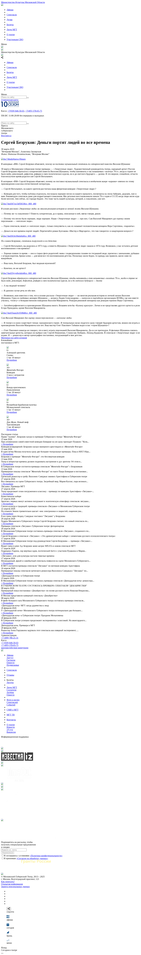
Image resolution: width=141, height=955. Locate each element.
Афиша (10, 10)
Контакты (11, 720)
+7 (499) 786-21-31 (9, 638)
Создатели (11, 690)
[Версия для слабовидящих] (2, 953)
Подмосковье (13, 665)
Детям (9, 19)
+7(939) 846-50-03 (16, 111)
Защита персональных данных (15, 886)
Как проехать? (8, 881)
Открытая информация (12, 884)
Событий (11, 705)
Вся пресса (6, 135)
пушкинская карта (9, 100)
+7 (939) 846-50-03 (9, 643)
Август (10, 657)
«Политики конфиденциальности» (46, 855)
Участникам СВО (15, 39)
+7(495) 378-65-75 (33, 111)
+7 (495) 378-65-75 (9, 645)
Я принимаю (26, 858)
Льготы (10, 682)
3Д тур (10, 729)
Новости (11, 727)
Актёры (10, 692)
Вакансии (11, 732)
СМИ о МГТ (12, 710)
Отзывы (10, 675)
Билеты (10, 24)
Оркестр (10, 662)
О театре (11, 34)
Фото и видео (13, 700)
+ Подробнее (7, 444)
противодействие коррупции (14, 648)
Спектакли (12, 15)
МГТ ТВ (11, 715)
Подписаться (7, 853)
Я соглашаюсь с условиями (33, 855)
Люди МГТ (12, 29)
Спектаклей (12, 702)
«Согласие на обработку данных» (32, 858)
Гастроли (11, 660)
